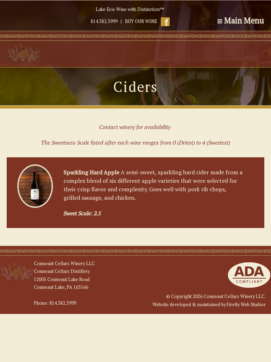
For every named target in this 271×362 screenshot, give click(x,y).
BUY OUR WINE (141, 21)
